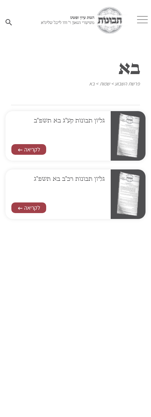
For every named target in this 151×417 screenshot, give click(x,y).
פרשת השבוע (127, 83)
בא (92, 83)
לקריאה (28, 149)
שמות (105, 83)
